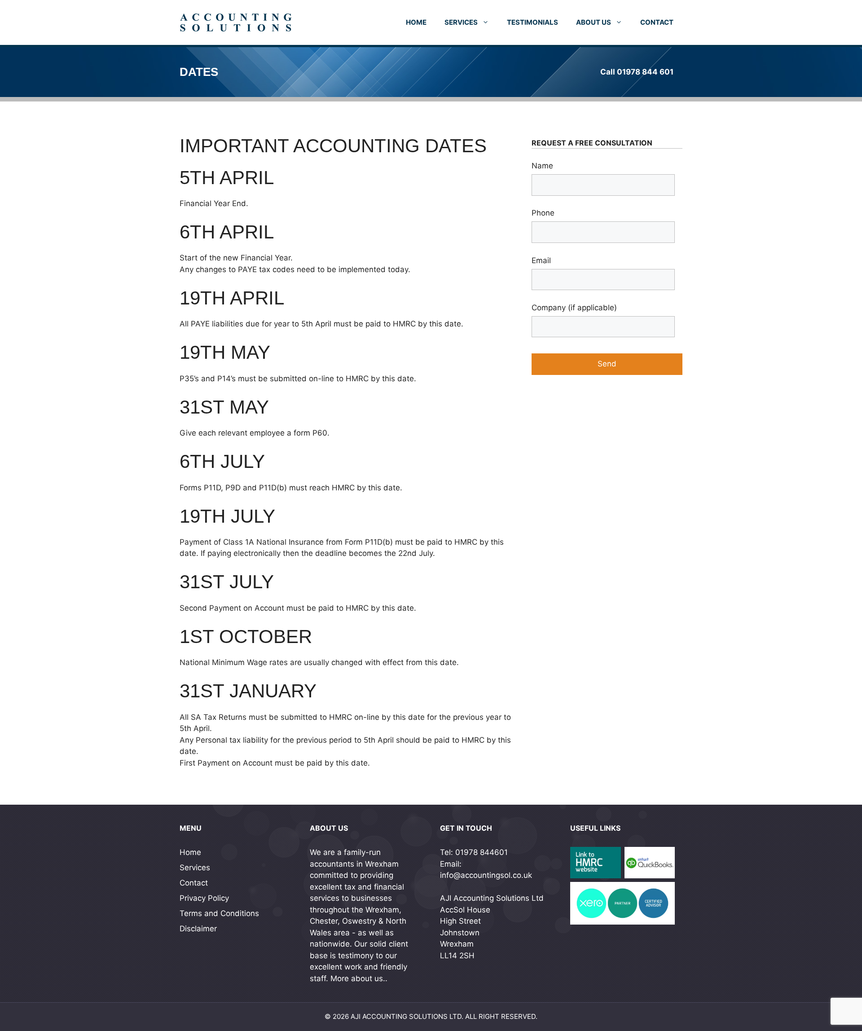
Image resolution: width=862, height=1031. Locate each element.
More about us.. (358, 978)
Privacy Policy (204, 898)
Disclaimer (198, 928)
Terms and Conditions (219, 913)
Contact (656, 22)
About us (593, 22)
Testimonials (532, 22)
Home (416, 22)
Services (461, 22)
